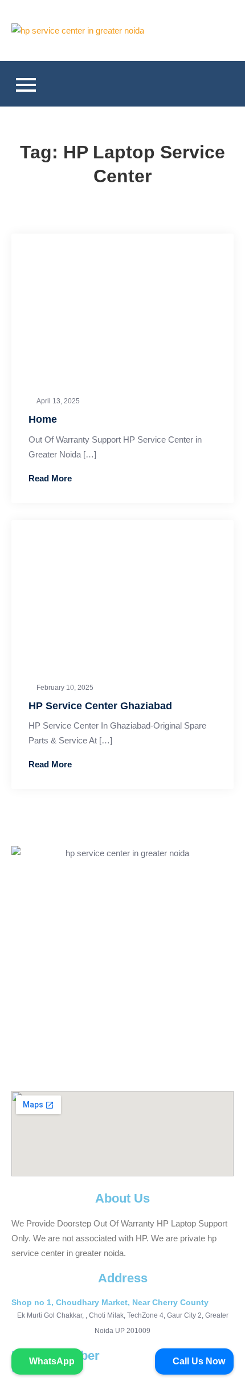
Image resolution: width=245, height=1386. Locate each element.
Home (42, 419)
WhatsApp (51, 1361)
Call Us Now (197, 1361)
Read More (50, 478)
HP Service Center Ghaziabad (100, 706)
